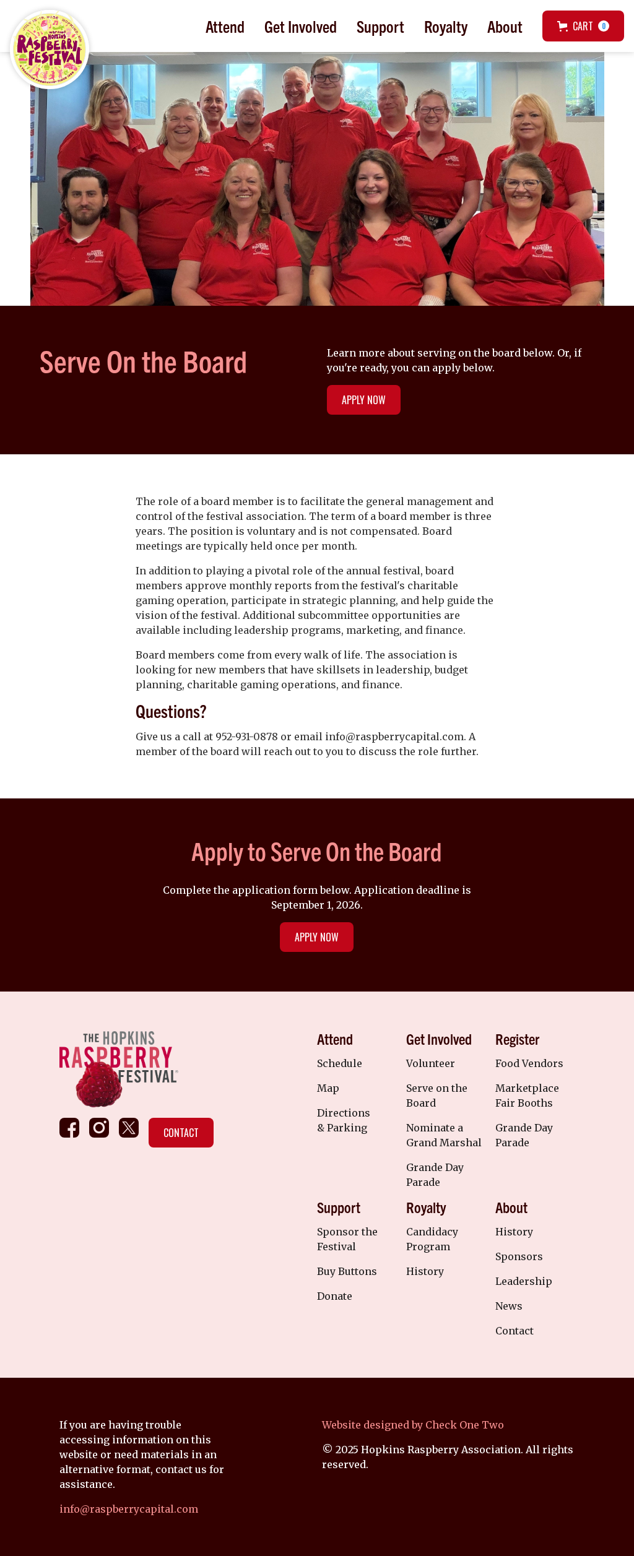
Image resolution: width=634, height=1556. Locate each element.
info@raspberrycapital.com (128, 1509)
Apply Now (364, 399)
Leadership (523, 1281)
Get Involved (300, 26)
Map (328, 1088)
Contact (181, 1132)
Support (380, 26)
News (509, 1306)
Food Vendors (529, 1063)
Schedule (339, 1063)
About (505, 26)
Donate (334, 1296)
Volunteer (430, 1063)
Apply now (317, 937)
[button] (225, 26)
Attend (225, 26)
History (425, 1271)
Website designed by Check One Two (413, 1425)
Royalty (445, 26)
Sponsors (519, 1256)
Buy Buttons (347, 1271)
